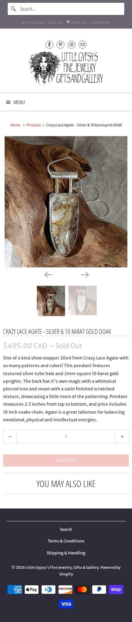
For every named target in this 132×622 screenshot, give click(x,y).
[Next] (84, 274)
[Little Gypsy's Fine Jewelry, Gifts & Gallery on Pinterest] (60, 44)
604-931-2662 (33, 22)
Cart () (78, 22)
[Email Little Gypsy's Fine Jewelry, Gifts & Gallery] (83, 44)
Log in (55, 22)
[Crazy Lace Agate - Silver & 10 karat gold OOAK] (66, 201)
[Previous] (47, 274)
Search (66, 529)
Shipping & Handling (66, 553)
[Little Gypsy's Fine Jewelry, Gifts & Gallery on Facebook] (49, 44)
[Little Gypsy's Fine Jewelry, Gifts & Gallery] (66, 69)
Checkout (101, 22)
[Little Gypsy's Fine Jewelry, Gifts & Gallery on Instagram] (72, 44)
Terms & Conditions (66, 541)
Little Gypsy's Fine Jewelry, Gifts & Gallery (62, 567)
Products (33, 125)
